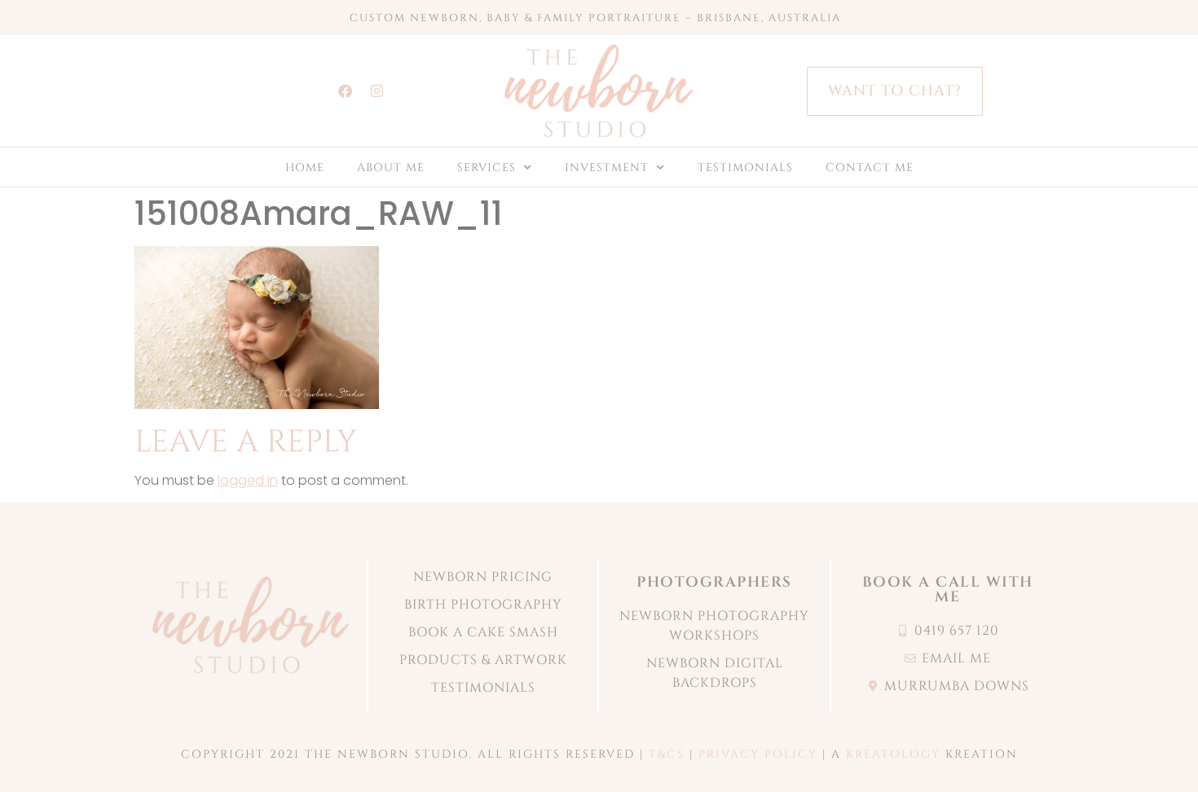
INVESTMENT (607, 167)
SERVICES (486, 167)
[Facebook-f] (345, 91)
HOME (304, 167)
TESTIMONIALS (745, 167)
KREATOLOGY (893, 754)
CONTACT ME (870, 167)
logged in (248, 480)
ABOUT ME (391, 167)
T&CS (667, 754)
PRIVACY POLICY (757, 754)
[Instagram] (377, 91)
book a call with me (947, 589)
